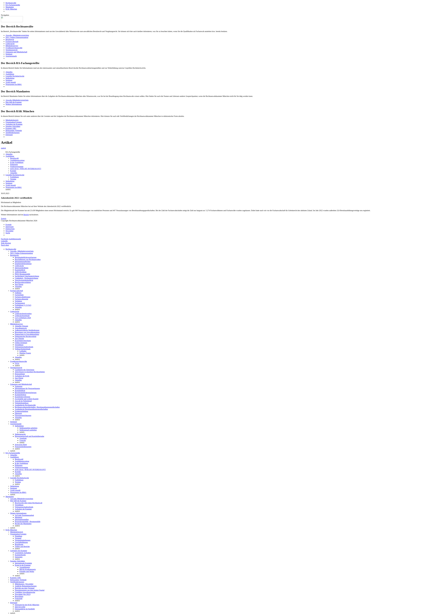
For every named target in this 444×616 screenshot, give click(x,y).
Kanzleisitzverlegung (22, 397)
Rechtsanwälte (11, 3)
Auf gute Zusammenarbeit (24, 515)
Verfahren (18, 301)
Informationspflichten (22, 262)
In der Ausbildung (16, 162)
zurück (3, 148)
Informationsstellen (22, 519)
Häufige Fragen (25, 353)
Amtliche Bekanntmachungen (26, 586)
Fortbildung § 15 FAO (23, 305)
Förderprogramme (16, 167)
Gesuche (22, 440)
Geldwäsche (10, 44)
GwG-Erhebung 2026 (23, 318)
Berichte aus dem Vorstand (24, 588)
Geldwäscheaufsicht (22, 316)
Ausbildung (10, 74)
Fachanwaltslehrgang (22, 297)
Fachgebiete (19, 295)
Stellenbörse (10, 78)
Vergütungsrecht (11, 50)
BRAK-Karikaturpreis (27, 569)
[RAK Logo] (12, 22)
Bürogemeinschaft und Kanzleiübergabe (29, 436)
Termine (13, 179)
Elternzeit (18, 413)
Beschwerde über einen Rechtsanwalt (28, 503)
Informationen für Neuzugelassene (27, 388)
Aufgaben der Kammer (14, 124)
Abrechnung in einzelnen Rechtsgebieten (30, 372)
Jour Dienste (19, 338)
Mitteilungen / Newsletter (24, 584)
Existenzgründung (21, 411)
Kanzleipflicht (20, 270)
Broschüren (19, 596)
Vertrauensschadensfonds (24, 347)
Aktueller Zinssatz (21, 326)
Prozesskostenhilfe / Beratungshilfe (27, 522)
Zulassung (18, 386)
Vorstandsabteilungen (22, 540)
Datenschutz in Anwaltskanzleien (27, 334)
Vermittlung (19, 345)
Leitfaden (22, 351)
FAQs (17, 363)
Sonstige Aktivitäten (13, 126)
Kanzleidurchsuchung (23, 341)
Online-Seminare (21, 343)
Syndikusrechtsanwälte (14, 48)
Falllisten (18, 293)
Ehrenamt (9, 135)
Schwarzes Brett (21, 445)
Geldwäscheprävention (23, 314)
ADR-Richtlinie (20, 272)
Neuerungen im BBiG (14, 84)
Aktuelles (9, 72)
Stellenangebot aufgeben (28, 428)
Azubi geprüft (11, 82)
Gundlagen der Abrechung (24, 370)
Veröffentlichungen (13, 133)
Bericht (26, 215)
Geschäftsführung (21, 542)
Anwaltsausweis (21, 328)
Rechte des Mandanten (23, 524)
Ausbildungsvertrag (17, 160)
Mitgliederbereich (12, 120)
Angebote (23, 438)
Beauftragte (19, 544)
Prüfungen (14, 164)
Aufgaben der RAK (22, 376)
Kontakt (13, 171)
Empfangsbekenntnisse (23, 264)
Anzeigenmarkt (11, 56)
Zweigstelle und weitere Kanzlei (26, 399)
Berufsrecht (10, 39)
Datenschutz (10, 229)
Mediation (18, 517)
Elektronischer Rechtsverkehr (25, 336)
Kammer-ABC (11, 128)
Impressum (10, 227)
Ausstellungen (24, 567)
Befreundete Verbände (14, 130)
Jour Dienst (19, 284)
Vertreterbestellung (21, 403)
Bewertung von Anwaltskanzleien (27, 332)
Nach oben (5, 245)
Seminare (9, 54)
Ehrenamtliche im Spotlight (25, 609)
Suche (8, 233)
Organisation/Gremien (14, 122)
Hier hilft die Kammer (14, 102)
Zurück (3, 219)
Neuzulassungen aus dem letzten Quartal (29, 590)
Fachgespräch (20, 303)
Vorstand (18, 538)
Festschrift (18, 598)
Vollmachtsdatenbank (22, 349)
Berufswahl (14, 158)
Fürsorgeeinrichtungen (23, 415)
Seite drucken (6, 243)
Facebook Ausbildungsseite (11, 239)
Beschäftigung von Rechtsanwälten (28, 259)
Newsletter (9, 231)
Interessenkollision (21, 268)
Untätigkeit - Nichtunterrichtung (26, 278)
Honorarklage (20, 374)
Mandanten (10, 7)
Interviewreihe (20, 607)
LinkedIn (4, 241)
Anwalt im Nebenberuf (23, 401)
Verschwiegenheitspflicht (24, 280)
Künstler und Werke (26, 571)
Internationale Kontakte (23, 563)
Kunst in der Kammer (23, 565)
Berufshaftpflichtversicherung (25, 257)
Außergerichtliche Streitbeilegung (27, 330)
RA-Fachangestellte (13, 5)
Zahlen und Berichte (22, 546)
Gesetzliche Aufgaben (23, 553)
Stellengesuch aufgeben (28, 430)
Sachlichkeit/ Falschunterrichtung (27, 276)
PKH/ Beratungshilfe (22, 274)
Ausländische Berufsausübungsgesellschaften (31, 409)
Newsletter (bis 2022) (23, 594)
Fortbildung (14, 177)
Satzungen (18, 557)
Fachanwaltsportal (21, 299)
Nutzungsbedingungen (23, 447)
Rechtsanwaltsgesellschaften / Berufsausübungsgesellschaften (37, 407)
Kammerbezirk (20, 555)
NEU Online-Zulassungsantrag (17, 37)
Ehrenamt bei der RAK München (27, 605)
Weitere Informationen (14, 104)
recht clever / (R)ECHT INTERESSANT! (25, 169)
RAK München (11, 9)
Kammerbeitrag (20, 395)
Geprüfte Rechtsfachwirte (15, 76)
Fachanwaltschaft (12, 42)
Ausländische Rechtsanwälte (25, 405)
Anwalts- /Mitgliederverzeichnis (17, 35)
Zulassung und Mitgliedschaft (16, 52)
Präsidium (18, 536)
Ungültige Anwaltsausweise (25, 592)
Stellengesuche (20, 434)
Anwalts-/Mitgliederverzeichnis (17, 100)
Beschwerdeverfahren (23, 282)
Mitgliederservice (12, 46)
